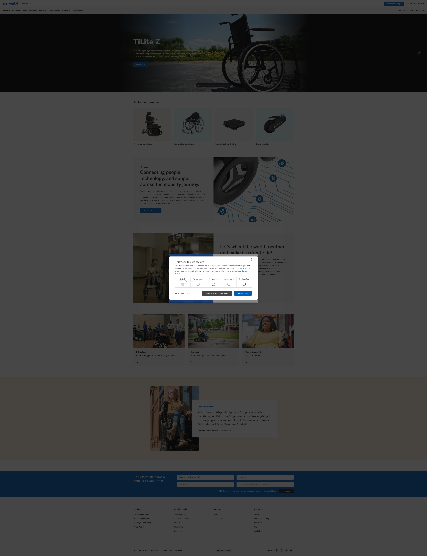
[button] (182, 293)
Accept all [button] (243, 293)
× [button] (254, 259)
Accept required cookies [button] (217, 293)
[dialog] (213, 278)
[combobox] (251, 259)
